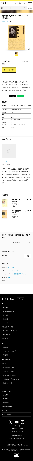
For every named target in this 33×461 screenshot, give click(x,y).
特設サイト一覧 (7, 383)
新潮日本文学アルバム (20, 274)
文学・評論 (11, 267)
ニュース (5, 410)
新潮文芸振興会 (17, 435)
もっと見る (16, 222)
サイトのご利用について (10, 444)
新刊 (4, 363)
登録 (27, 256)
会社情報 (5, 395)
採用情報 (5, 399)
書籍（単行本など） (8, 311)
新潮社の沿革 (7, 402)
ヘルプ (18, 445)
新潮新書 (5, 319)
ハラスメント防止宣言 (11, 445)
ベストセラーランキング (10, 371)
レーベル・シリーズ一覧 (10, 331)
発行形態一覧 (7, 334)
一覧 (21, 299)
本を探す (5, 307)
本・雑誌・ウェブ (21, 3)
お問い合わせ (7, 414)
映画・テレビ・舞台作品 (10, 375)
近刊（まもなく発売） (9, 367)
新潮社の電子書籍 (8, 327)
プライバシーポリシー (22, 444)
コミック (5, 323)
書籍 (9, 277)
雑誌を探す (6, 347)
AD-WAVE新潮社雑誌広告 (17, 438)
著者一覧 (5, 338)
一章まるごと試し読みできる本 (12, 379)
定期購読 (5, 355)
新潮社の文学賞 (7, 406)
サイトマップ (24, 445)
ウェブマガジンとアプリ (10, 351)
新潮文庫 (5, 315)
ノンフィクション (13, 270)
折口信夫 (5, 21)
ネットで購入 (10, 70)
